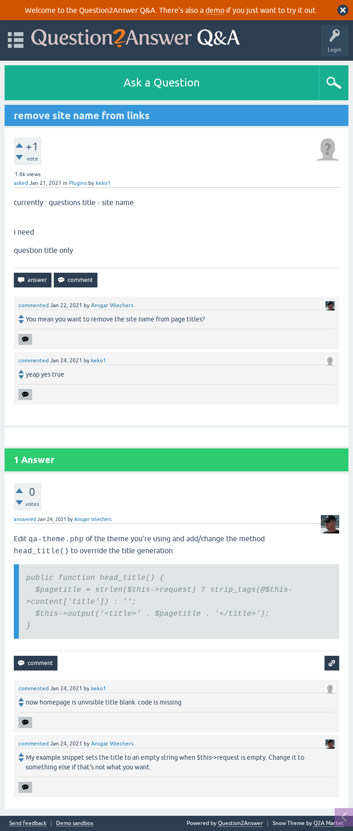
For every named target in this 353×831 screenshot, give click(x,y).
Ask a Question (162, 82)
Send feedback (27, 823)
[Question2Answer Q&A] (135, 36)
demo (214, 10)
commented (33, 305)
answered (25, 519)
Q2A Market (328, 823)
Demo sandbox (74, 823)
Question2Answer (240, 823)
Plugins (78, 183)
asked (21, 183)
